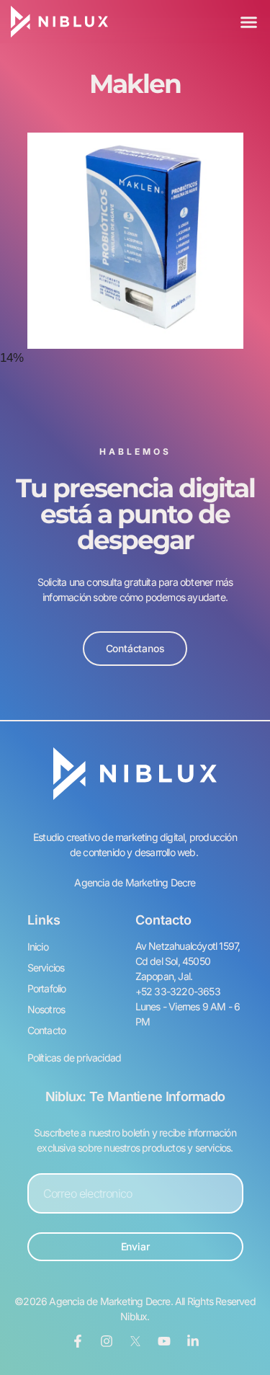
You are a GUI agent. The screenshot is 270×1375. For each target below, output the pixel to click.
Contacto (46, 1030)
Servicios (46, 967)
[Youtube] (164, 1341)
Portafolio (46, 988)
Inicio (37, 946)
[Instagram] (106, 1341)
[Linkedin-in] (192, 1341)
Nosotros (46, 1009)
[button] (248, 21)
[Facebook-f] (77, 1341)
